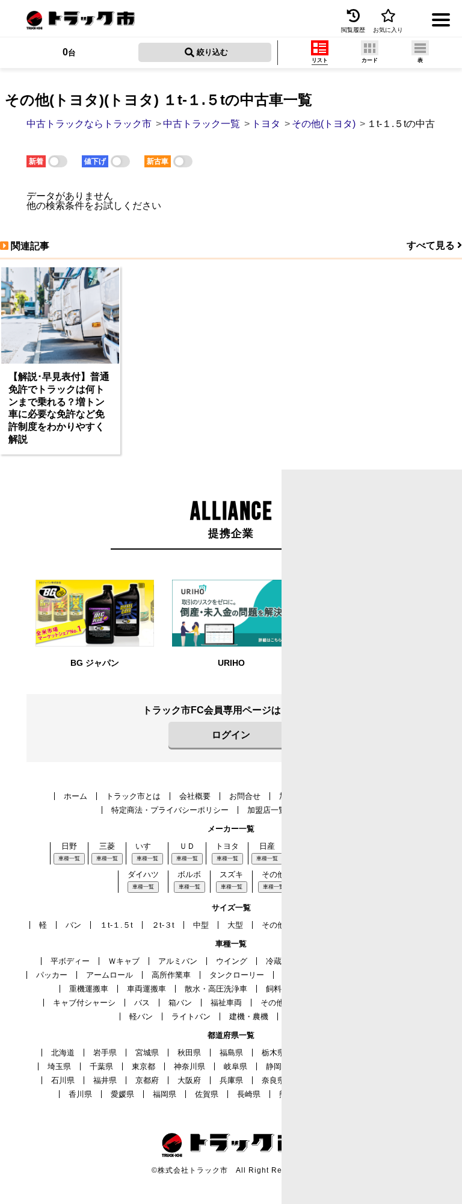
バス (142, 1002)
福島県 (231, 1052)
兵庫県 (231, 1080)
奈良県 (273, 1080)
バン (73, 924)
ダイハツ (143, 874)
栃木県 (273, 1052)
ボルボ (189, 874)
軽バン (141, 1016)
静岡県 (277, 1066)
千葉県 (101, 1066)
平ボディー (70, 961)
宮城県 (147, 1052)
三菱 (107, 846)
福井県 (105, 1080)
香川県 (80, 1094)
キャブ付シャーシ (84, 1002)
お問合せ (244, 796)
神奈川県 (189, 1066)
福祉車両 (226, 1002)
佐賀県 (206, 1094)
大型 (235, 924)
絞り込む (211, 52)
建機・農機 (248, 1016)
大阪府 (189, 1080)
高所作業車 (171, 974)
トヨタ (227, 846)
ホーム (75, 796)
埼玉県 (59, 1066)
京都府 (147, 1080)
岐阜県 (235, 1066)
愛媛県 (122, 1094)
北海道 (63, 1052)
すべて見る (432, 245)
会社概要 (195, 796)
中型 (201, 924)
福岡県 (164, 1094)
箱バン (180, 1002)
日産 (267, 846)
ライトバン (191, 1016)
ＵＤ (187, 846)
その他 (273, 874)
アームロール (109, 974)
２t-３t (163, 924)
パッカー (51, 974)
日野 (69, 846)
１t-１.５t (116, 924)
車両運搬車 (146, 988)
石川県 (63, 1080)
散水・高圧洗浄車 (216, 988)
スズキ (231, 874)
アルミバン (177, 961)
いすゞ (147, 846)
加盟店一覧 (266, 810)
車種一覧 (69, 858)
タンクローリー (236, 974)
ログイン (231, 735)
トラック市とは (133, 796)
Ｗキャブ (124, 961)
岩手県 (105, 1052)
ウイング (231, 961)
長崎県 (248, 1094)
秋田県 (189, 1052)
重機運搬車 (88, 988)
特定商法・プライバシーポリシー (170, 810)
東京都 (143, 1066)
